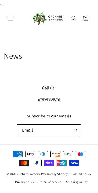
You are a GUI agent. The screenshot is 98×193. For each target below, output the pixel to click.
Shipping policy (77, 182)
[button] (10, 18)
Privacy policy (24, 182)
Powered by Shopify (54, 174)
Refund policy (82, 174)
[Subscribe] (75, 130)
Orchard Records (28, 174)
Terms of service (50, 182)
